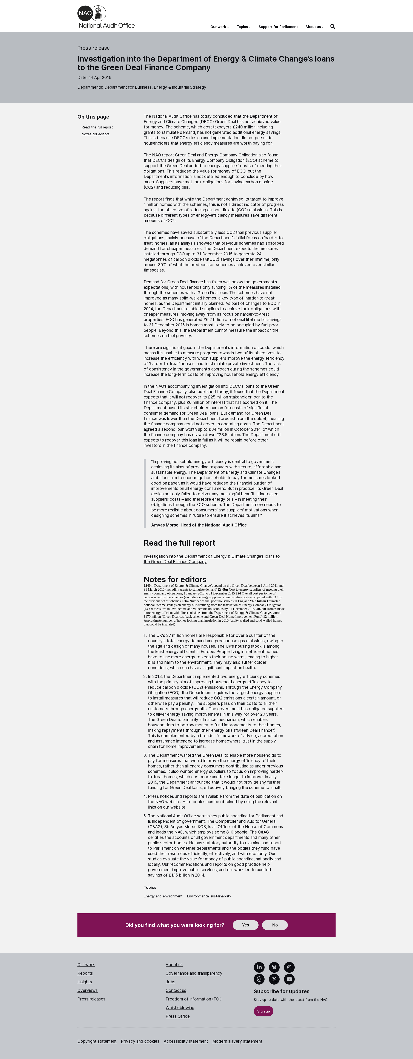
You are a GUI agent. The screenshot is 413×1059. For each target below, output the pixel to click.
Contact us (176, 990)
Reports (85, 973)
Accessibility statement (186, 1041)
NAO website (167, 801)
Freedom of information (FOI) (194, 999)
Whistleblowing (180, 1007)
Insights (84, 981)
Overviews (87, 990)
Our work (86, 964)
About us (174, 964)
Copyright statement (97, 1041)
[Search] (333, 26)
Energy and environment (163, 896)
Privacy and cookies (140, 1041)
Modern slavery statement (237, 1041)
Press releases (91, 999)
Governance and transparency (194, 973)
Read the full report (97, 127)
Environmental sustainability (209, 896)
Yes (245, 925)
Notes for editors (95, 134)
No (275, 925)
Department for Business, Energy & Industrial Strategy (155, 87)
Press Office (178, 1016)
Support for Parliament (278, 27)
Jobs (170, 981)
